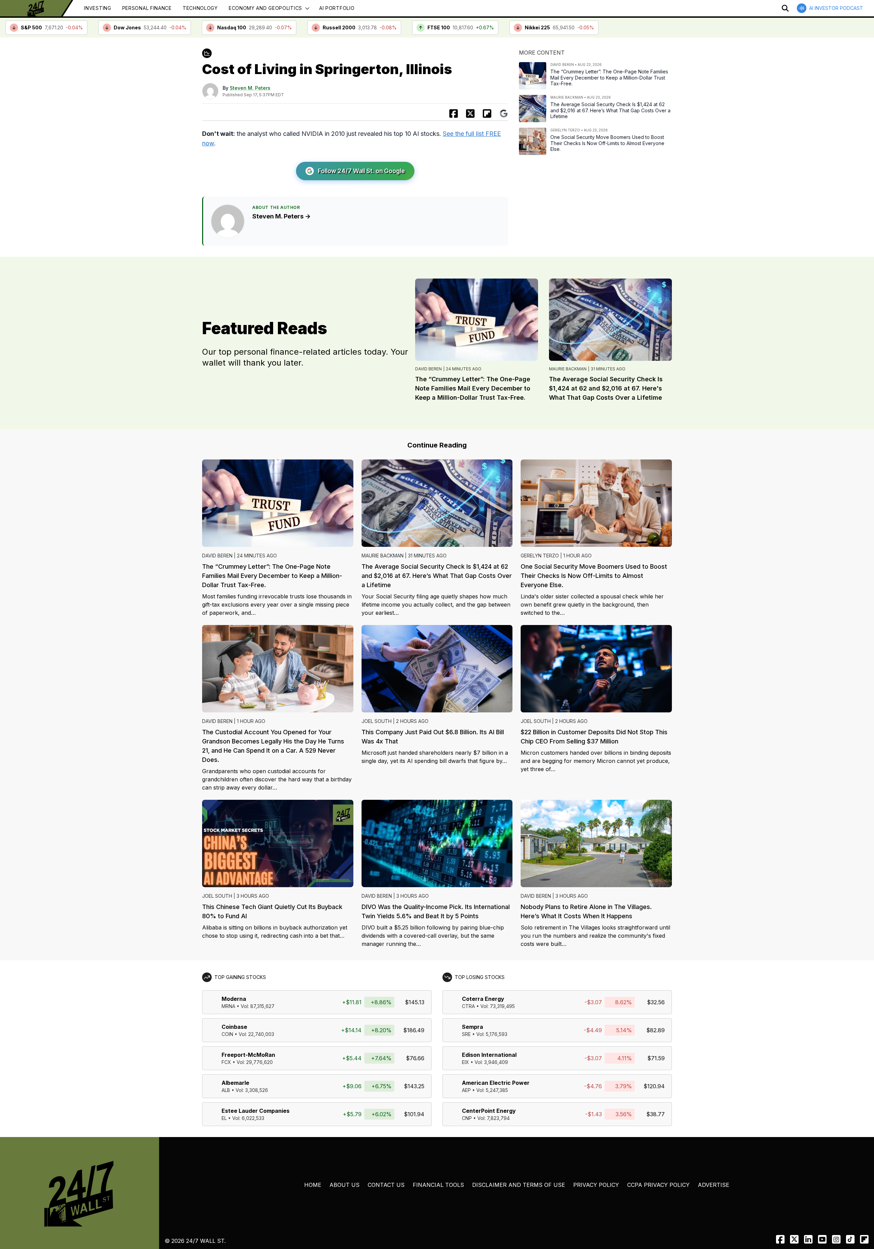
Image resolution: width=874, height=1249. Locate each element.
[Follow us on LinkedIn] (808, 1239)
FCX (226, 1062)
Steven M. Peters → (281, 216)
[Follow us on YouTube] (822, 1239)
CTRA (468, 1006)
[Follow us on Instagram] (836, 1239)
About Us (344, 1184)
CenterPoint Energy (489, 1110)
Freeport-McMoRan (248, 1054)
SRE (466, 1034)
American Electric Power (496, 1082)
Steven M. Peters (250, 88)
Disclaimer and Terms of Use (518, 1184)
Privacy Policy (596, 1184)
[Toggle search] (785, 8)
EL (224, 1118)
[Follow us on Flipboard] (487, 113)
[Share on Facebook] (453, 113)
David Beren (428, 368)
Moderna (234, 998)
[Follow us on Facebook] (780, 1239)
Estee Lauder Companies (256, 1110)
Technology (200, 8)
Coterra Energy (483, 998)
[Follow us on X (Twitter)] (794, 1239)
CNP (467, 1118)
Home (312, 1184)
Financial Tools (438, 1184)
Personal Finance (147, 8)
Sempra (472, 1026)
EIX (465, 1062)
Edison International (489, 1054)
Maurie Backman (568, 368)
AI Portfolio (336, 8)
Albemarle (235, 1082)
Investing (97, 8)
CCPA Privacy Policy (658, 1184)
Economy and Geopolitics (265, 8)
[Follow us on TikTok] (850, 1239)
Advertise (713, 1184)
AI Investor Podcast (836, 8)
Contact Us (386, 1184)
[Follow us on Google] (503, 113)
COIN (227, 1034)
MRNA (228, 1006)
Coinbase (234, 1026)
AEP (466, 1090)
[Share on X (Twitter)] (470, 113)
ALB (226, 1090)
